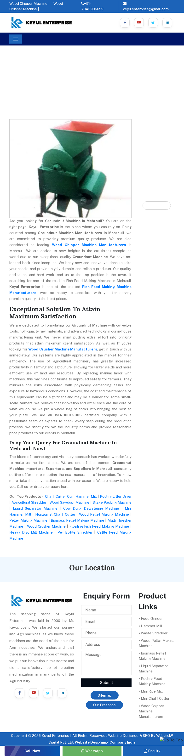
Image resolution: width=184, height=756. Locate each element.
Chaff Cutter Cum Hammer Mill (71, 496)
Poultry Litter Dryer (116, 496)
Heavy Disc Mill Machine (31, 532)
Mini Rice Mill (151, 691)
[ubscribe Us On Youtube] (139, 23)
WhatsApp (93, 751)
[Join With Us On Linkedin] (167, 23)
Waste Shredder (153, 633)
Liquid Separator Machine (35, 508)
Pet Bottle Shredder (75, 532)
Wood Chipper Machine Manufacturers (89, 245)
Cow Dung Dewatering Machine (91, 508)
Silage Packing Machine (112, 502)
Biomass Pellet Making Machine (77, 520)
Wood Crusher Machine (46, 526)
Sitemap (104, 695)
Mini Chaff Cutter (154, 698)
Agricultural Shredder (29, 502)
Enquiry (153, 751)
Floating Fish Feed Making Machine (99, 526)
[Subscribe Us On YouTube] (34, 693)
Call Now (32, 751)
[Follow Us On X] (153, 23)
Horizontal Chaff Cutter (55, 514)
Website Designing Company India (105, 742)
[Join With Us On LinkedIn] (62, 693)
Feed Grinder (151, 618)
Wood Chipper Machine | (29, 3)
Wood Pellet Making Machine (104, 514)
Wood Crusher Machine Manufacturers (62, 349)
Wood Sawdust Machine (69, 502)
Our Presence (104, 705)
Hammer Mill (151, 626)
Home (18, 72)
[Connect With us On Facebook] (125, 23)
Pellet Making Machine (28, 520)
